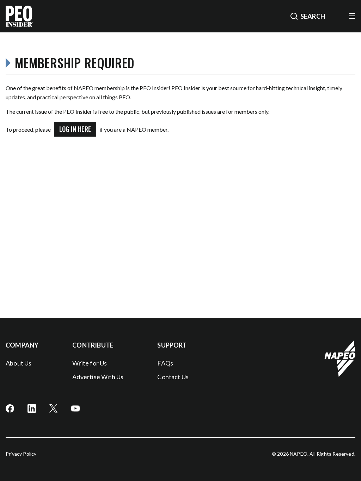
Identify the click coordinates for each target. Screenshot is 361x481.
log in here (75, 128)
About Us (18, 363)
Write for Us (89, 363)
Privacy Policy (21, 454)
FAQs (165, 363)
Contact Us (173, 377)
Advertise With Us (97, 377)
